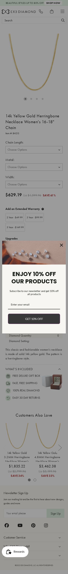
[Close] (61, 245)
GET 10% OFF (34, 318)
